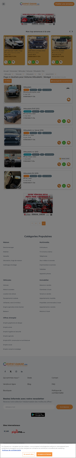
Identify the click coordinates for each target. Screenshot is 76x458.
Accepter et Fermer (44, 454)
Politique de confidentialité (11, 450)
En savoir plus (29, 454)
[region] (38, 451)
